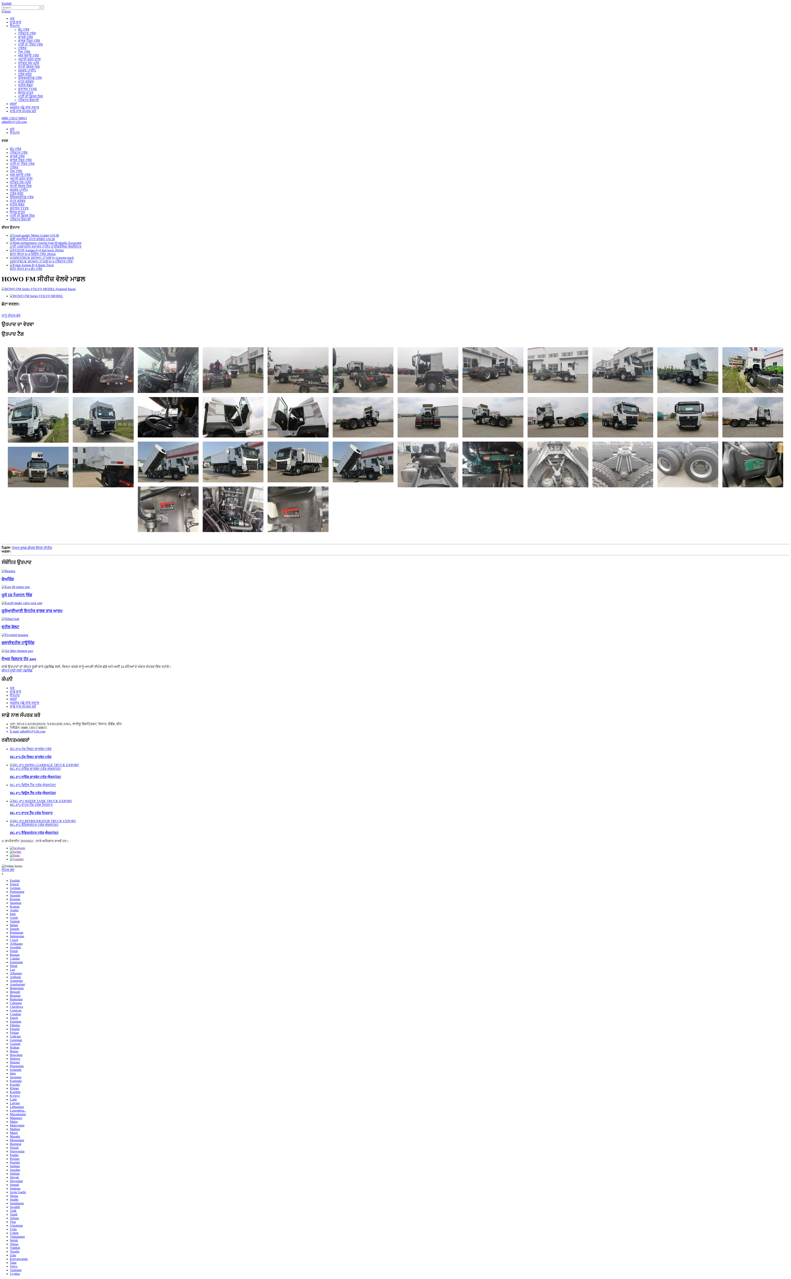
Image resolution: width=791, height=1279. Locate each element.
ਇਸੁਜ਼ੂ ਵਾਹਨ (25, 92)
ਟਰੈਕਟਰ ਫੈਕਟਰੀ (28, 100)
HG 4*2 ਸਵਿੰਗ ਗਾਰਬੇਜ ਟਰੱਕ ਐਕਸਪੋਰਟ (35, 768)
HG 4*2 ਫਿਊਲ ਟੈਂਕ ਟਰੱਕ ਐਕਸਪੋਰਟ (33, 785)
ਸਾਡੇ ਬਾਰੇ (15, 22)
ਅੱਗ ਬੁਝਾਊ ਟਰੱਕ (28, 55)
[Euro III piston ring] (16, 587)
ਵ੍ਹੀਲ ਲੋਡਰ (25, 85)
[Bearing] (8, 571)
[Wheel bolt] (10, 619)
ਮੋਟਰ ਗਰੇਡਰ (26, 81)
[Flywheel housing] (15, 635)
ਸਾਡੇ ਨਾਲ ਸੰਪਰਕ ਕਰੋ (23, 111)
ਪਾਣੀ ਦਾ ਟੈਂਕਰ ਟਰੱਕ (30, 44)
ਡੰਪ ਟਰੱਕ (23, 29)
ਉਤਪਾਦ (15, 26)
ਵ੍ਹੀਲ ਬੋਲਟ (10, 627)
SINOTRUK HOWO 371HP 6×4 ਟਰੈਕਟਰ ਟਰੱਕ (41, 261)
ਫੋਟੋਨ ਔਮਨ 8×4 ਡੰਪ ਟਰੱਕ (26, 269)
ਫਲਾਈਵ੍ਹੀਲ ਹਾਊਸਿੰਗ (18, 643)
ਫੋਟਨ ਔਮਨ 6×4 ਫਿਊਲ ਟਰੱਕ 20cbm (33, 254)
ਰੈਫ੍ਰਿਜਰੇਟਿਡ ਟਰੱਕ (30, 78)
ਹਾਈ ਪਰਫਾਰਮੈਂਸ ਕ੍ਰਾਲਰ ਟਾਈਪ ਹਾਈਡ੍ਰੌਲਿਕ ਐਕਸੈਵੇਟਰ (45, 246)
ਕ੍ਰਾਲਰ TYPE (27, 89)
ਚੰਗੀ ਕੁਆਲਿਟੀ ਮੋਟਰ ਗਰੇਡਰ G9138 (32, 239)
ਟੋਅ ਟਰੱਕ (24, 52)
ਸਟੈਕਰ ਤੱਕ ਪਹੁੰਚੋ (28, 63)
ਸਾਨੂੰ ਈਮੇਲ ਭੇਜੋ (11, 315)
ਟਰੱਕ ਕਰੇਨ (25, 74)
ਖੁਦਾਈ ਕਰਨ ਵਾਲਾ (29, 59)
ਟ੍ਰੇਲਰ (22, 48)
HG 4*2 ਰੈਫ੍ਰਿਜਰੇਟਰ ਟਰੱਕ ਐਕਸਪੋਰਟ (34, 824)
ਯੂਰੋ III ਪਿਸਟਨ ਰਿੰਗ (17, 595)
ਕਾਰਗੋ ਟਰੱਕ (25, 37)
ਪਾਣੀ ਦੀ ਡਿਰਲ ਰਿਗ (30, 96)
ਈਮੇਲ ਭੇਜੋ (8, 870)
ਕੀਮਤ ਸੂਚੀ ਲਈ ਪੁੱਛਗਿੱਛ (17, 670)
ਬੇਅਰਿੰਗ (8, 579)
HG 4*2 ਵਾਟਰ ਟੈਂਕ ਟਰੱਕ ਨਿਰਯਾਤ (31, 805)
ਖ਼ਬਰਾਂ (13, 104)
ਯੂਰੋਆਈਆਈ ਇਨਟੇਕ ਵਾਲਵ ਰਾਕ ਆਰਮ (32, 611)
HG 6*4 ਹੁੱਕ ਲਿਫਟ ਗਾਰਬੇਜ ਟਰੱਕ (30, 749)
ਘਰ (12, 18)
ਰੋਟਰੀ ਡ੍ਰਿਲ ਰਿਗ (29, 66)
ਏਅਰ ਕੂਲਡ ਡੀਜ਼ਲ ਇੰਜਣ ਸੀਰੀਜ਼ (32, 548)
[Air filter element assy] (17, 651)
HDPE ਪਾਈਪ (27, 70)
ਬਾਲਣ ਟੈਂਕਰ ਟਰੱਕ (29, 40)
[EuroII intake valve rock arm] (22, 603)
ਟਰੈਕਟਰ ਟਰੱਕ (27, 33)
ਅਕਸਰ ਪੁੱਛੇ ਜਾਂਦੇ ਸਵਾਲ (24, 107)
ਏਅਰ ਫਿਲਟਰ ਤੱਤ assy (19, 659)
